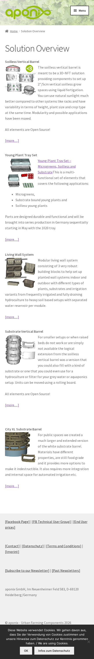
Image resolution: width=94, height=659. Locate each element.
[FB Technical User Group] (51, 521)
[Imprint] (12, 551)
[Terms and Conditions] (63, 546)
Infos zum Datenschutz (54, 650)
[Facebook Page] (17, 521)
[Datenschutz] (33, 546)
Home (14, 31)
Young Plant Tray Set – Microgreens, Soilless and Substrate (57, 166)
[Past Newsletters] (66, 570)
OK (26, 650)
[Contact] (12, 546)
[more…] (12, 140)
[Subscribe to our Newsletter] (27, 570)
